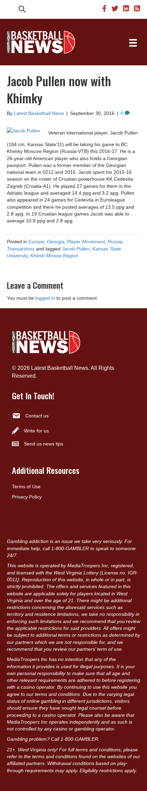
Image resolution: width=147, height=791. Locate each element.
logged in (45, 298)
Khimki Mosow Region (54, 255)
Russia (115, 241)
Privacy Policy (27, 497)
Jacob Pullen (76, 248)
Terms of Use (26, 486)
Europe (36, 241)
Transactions (21, 248)
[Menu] (133, 42)
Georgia (55, 241)
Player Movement (86, 241)
